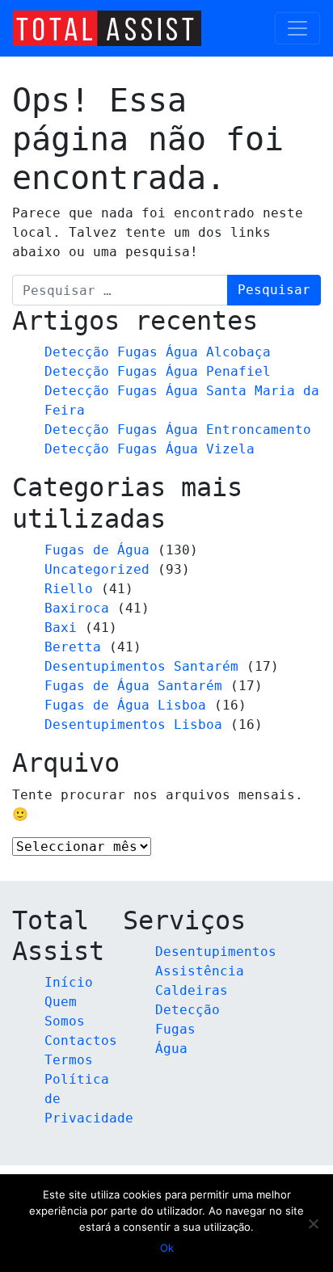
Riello (68, 588)
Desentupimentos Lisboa (133, 724)
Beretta (72, 647)
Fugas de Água (97, 550)
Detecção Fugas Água (187, 1029)
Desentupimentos (215, 951)
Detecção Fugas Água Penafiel (157, 371)
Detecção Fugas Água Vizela (149, 449)
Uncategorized (97, 569)
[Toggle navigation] (297, 28)
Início (68, 982)
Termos (68, 1060)
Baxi (60, 627)
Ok (167, 1247)
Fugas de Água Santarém (133, 685)
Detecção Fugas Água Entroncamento (177, 429)
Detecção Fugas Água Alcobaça (157, 352)
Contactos (80, 1040)
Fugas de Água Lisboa (125, 705)
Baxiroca (76, 608)
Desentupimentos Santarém (141, 666)
